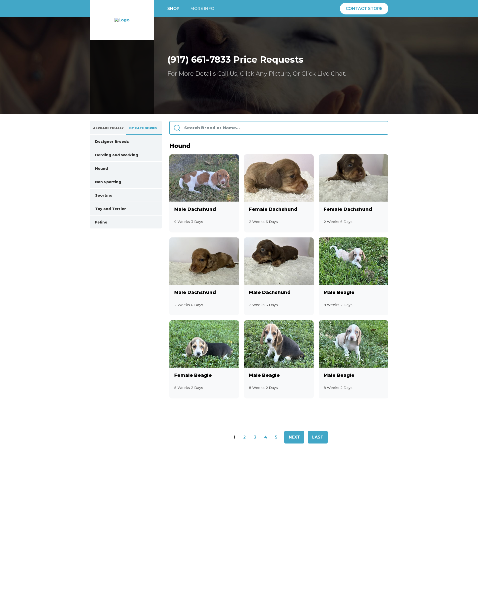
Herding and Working (119, 155)
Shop (173, 8)
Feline (119, 222)
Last (317, 437)
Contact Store (364, 8)
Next (294, 437)
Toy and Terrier (119, 209)
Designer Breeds (119, 141)
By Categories (143, 128)
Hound (119, 168)
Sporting (119, 195)
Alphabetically (108, 128)
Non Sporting (119, 182)
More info (202, 8)
